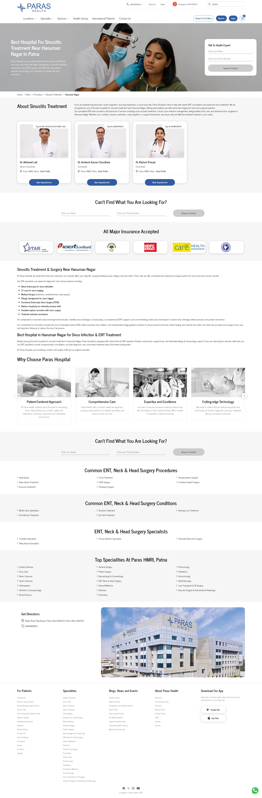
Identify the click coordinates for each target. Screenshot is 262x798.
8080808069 (135, 4)
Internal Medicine (106, 585)
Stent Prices (113, 709)
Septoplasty (24, 477)
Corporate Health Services (118, 725)
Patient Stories (22, 729)
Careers (157, 721)
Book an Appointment (25, 701)
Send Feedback (22, 737)
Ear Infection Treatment (29, 515)
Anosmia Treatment (27, 486)
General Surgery (105, 567)
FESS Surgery (104, 482)
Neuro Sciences (25, 576)
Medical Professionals (117, 729)
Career (162, 4)
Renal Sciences (25, 594)
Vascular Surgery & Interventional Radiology (196, 590)
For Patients (24, 690)
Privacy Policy (160, 713)
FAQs (157, 717)
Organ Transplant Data (117, 721)
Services (62, 18)
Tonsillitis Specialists (27, 538)
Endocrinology (184, 576)
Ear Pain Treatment (107, 515)
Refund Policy (160, 709)
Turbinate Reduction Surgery (190, 538)
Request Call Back (230, 68)
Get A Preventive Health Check (28, 713)
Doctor (19, 745)
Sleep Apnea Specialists (29, 543)
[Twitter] (128, 788)
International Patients (103, 18)
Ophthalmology (184, 580)
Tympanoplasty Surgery (188, 477)
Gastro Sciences (26, 580)
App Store (215, 718)
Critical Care (67, 757)
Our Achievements (162, 701)
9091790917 (192, 4)
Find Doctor (21, 697)
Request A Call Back (204, 18)
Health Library (80, 18)
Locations (28, 18)
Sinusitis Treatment (54, 94)
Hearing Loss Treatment (188, 510)
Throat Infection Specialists (110, 538)
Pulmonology (183, 567)
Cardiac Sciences (26, 567)
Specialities (70, 690)
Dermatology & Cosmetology (111, 576)
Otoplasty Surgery (106, 486)
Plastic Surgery (105, 571)
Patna (28, 94)
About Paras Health (166, 690)
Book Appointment (44, 182)
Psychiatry (103, 594)
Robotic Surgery (23, 717)
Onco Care (23, 571)
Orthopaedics (24, 585)
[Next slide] (244, 396)
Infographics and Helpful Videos (121, 705)
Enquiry (158, 725)
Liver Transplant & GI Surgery (190, 585)
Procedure (38, 94)
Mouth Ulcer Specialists (29, 510)
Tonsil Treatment (106, 477)
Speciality (46, 18)
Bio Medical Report (116, 717)
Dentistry (102, 590)
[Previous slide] (18, 396)
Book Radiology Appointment (28, 705)
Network (20, 725)
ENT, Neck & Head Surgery (110, 580)
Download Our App (212, 690)
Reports (221, 18)
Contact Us (125, 18)
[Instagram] (133, 788)
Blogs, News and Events (123, 690)
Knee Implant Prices (116, 713)
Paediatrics (182, 571)
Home (19, 94)
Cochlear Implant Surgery (189, 482)
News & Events (114, 701)
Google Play (215, 709)
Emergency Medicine (70, 768)
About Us (152, 4)
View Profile (45, 171)
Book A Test (21, 709)
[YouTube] (138, 788)
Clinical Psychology (70, 749)
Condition (20, 749)
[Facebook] (123, 788)
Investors (158, 705)
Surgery (20, 753)
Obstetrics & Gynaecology (30, 590)
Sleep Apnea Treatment (29, 482)
